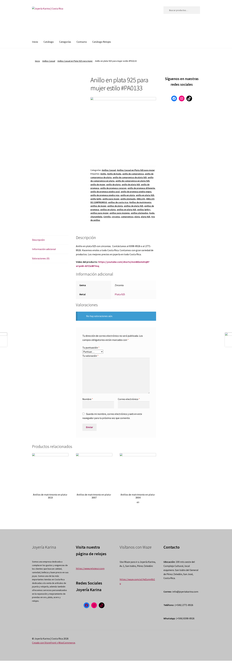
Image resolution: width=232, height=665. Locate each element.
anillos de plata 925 (133, 205)
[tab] (50, 240)
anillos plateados (139, 213)
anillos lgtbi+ (143, 209)
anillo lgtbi (95, 198)
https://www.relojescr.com (90, 568)
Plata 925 (120, 294)
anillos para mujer (99, 213)
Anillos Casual (48, 61)
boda (151, 213)
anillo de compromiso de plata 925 (130, 177)
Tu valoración (90, 355)
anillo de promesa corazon (113, 188)
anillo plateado (128, 198)
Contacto (82, 41)
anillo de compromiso (133, 173)
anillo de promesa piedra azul (105, 191)
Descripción (38, 239)
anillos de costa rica (118, 202)
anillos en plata (108, 209)
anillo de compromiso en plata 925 (132, 180)
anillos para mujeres (120, 213)
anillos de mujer (98, 205)
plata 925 (145, 216)
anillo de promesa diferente (141, 188)
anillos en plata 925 (126, 209)
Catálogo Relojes (101, 41)
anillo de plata (113, 184)
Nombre (87, 399)
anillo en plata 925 (145, 195)
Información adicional (44, 249)
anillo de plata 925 (131, 184)
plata (137, 216)
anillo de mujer (97, 184)
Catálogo (49, 41)
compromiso (127, 216)
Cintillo (107, 216)
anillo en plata (127, 195)
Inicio (35, 41)
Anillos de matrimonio (140, 202)
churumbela (96, 216)
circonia (116, 216)
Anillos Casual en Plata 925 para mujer (75, 61)
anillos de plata (115, 205)
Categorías (65, 41)
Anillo (103, 173)
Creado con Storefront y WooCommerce (53, 642)
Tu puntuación (90, 347)
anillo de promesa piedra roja (104, 195)
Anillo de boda (114, 173)
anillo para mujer (110, 198)
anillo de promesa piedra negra (136, 191)
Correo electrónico (129, 399)
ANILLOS (141, 198)
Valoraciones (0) (40, 258)
